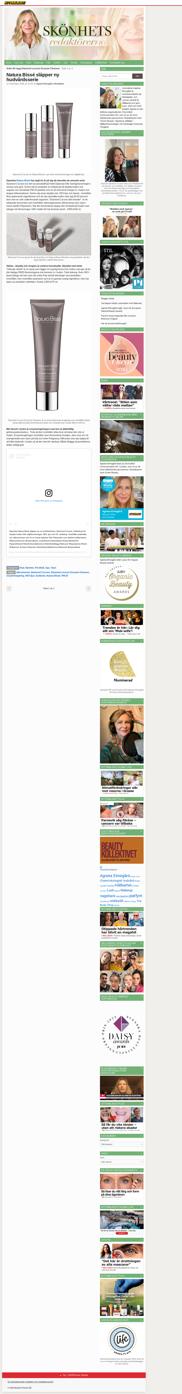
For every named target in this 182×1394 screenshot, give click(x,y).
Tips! (53, 568)
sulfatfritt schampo (130, 901)
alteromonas (23, 572)
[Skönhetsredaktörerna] (108, 869)
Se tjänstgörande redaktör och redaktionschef (30, 1382)
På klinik (39, 568)
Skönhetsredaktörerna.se (35, 552)
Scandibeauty (104, 901)
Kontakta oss (117, 62)
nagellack (107, 896)
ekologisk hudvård (121, 880)
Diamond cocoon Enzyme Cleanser (70, 572)
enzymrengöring (15, 576)
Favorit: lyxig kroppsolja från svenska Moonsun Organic (118, 317)
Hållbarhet (101, 62)
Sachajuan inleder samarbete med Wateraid (121, 303)
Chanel (104, 880)
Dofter (57, 62)
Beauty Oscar (135, 876)
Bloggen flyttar (107, 298)
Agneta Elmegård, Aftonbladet (50, 84)
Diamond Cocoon (40, 572)
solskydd (116, 901)
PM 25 (65, 576)
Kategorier (104, 1140)
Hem (8, 62)
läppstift (117, 891)
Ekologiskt (86, 62)
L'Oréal (135, 886)
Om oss (18, 62)
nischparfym (122, 896)
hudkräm (40, 576)
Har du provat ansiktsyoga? (114, 323)
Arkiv (102, 1157)
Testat (74, 62)
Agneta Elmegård (115, 876)
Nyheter (29, 568)
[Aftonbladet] (15, 2)
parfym (136, 895)
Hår (48, 62)
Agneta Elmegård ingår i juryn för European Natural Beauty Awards (121, 309)
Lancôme (103, 891)
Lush (110, 890)
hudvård (110, 886)
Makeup (38, 62)
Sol (65, 62)
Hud (28, 62)
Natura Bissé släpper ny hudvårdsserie (32, 77)
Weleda (116, 905)
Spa (47, 568)
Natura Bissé (23, 180)
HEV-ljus (30, 576)
